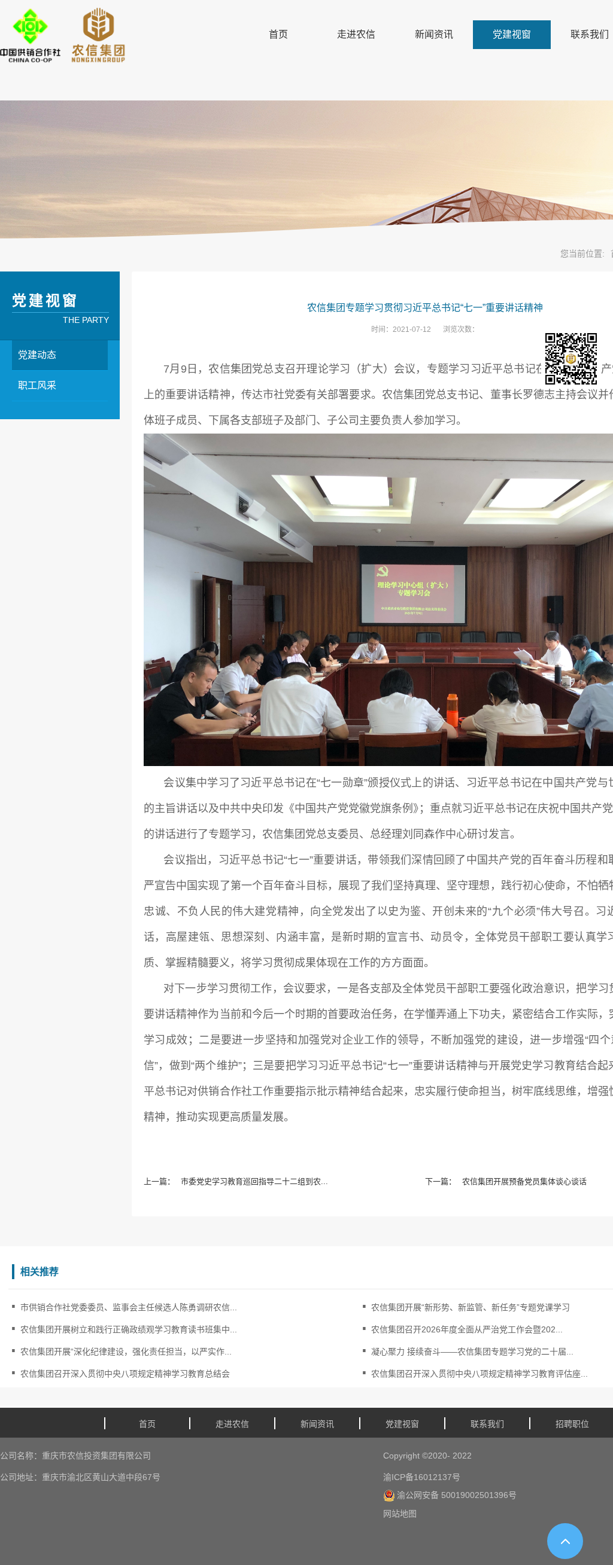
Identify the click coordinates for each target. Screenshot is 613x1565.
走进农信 (356, 34)
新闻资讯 (434, 34)
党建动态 (37, 355)
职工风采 (37, 385)
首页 (278, 34)
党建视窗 (512, 34)
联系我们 (487, 1424)
